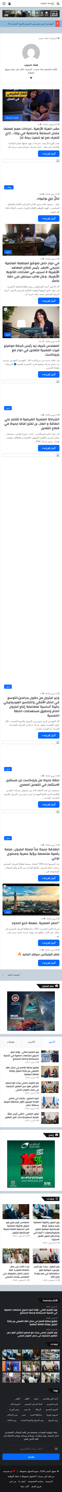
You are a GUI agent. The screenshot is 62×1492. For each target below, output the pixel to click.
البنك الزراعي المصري (33, 1404)
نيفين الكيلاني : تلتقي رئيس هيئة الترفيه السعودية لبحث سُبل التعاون (22, 1115)
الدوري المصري (52, 1409)
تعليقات (10, 1041)
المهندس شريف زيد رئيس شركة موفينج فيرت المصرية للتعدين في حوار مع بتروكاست (31, 350)
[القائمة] (4, 4)
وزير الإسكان (12, 1415)
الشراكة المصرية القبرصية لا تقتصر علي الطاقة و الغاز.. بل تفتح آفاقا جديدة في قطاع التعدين (31, 423)
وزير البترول (53, 1420)
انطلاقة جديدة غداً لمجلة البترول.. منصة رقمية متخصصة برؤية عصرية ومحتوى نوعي (31, 853)
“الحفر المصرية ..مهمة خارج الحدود (35, 923)
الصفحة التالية (14, 975)
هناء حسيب (31, 65)
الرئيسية (54, 38)
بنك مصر (27, 1409)
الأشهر (52, 1041)
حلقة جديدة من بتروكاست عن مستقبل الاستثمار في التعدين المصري (32, 782)
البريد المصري (52, 1404)
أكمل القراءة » (48, 153)
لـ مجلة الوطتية (14, 1476)
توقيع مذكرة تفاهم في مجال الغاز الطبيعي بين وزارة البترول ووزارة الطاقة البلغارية (22, 1071)
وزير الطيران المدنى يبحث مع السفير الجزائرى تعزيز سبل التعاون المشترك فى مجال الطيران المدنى (22, 1086)
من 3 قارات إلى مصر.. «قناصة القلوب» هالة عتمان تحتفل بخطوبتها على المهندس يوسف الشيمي (16, 1272)
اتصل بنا (22, 1481)
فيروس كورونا (52, 1415)
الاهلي (17, 1398)
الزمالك (38, 1409)
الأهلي (26, 1398)
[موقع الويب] (31, 78)
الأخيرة (31, 1041)
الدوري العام (15, 1404)
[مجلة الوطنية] (47, 3)
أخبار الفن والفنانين (50, 1398)
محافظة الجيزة (36, 1415)
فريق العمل (36, 1486)
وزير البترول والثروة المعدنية (32, 1420)
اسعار (36, 1398)
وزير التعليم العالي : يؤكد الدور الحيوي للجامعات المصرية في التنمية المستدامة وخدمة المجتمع (21, 1055)
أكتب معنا (25, 1486)
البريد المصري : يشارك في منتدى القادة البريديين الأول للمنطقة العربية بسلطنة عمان (21, 1101)
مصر (24, 1415)
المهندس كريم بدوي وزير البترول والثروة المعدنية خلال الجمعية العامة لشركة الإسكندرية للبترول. (16, 1227)
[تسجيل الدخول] (9, 4)
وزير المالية (11, 1420)
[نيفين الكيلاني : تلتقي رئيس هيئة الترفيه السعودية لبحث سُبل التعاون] (50, 1118)
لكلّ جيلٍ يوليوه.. (47, 198)
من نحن (12, 1481)
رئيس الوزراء (14, 1409)
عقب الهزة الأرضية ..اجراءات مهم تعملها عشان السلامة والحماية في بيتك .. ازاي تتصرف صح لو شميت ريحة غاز (31, 133)
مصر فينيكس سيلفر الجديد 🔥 (38, 954)
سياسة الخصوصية (35, 1481)
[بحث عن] (58, 4)
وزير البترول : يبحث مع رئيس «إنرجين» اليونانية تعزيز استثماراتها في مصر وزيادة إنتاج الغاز (46, 1272)
